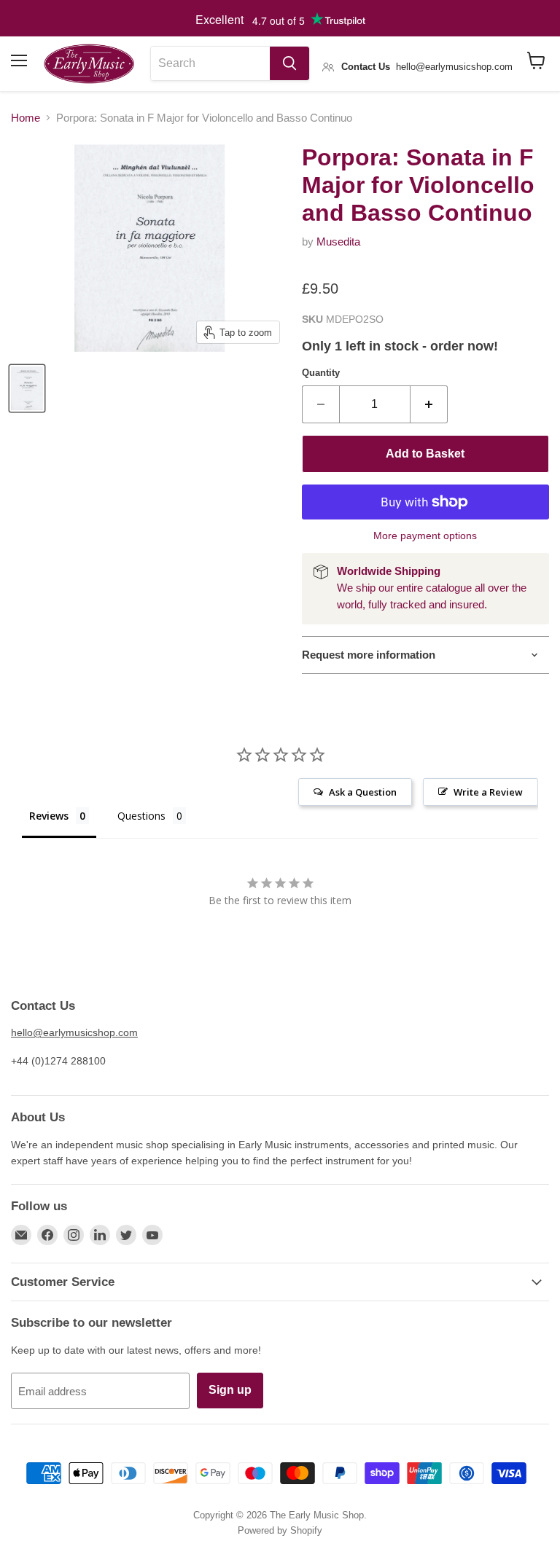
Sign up (230, 1390)
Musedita (338, 241)
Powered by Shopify (280, 1530)
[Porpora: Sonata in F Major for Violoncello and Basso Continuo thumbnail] (26, 388)
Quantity (321, 372)
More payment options (425, 535)
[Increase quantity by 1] (429, 404)
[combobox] (210, 63)
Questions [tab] (141, 816)
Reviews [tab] (49, 816)
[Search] (289, 63)
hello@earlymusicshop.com (74, 1032)
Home (25, 117)
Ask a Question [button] (363, 792)
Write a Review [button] (488, 792)
